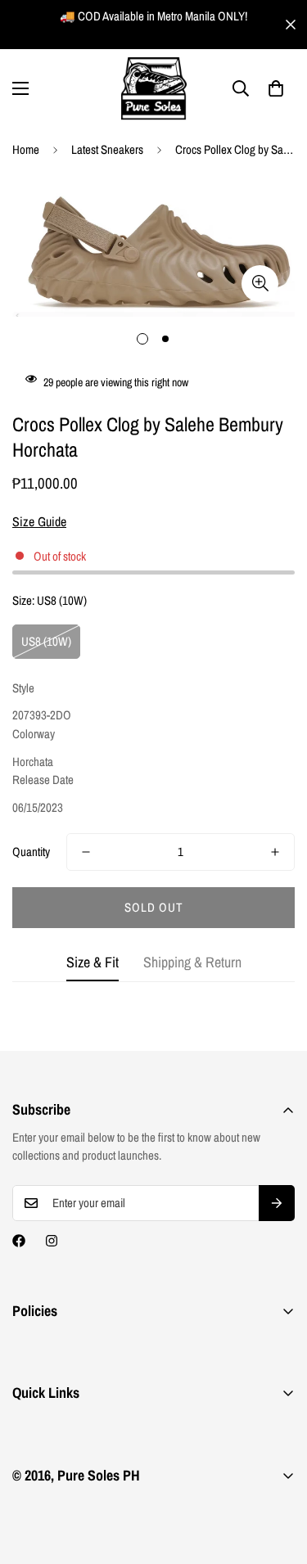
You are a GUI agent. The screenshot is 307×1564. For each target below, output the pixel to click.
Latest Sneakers (107, 149)
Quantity (31, 851)
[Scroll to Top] (277, 1477)
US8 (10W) (46, 641)
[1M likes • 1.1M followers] (18, 1240)
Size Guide (39, 521)
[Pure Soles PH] (154, 88)
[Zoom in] (260, 283)
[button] (276, 88)
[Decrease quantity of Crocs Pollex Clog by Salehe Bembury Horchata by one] (86, 852)
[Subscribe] (277, 1203)
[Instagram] (51, 1240)
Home (25, 149)
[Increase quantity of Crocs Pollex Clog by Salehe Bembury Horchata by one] (275, 852)
